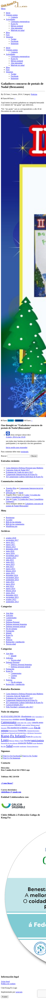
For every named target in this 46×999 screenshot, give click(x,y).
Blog (8, 32)
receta (34, 743)
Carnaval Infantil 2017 (14, 705)
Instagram (14, 43)
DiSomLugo (11, 493)
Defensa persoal (35, 725)
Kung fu (29, 736)
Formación (10, 631)
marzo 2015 (10, 569)
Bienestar (30, 719)
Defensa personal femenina (16, 624)
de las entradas (13, 522)
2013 (33, 716)
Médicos (17, 740)
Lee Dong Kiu (37, 736)
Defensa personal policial (15, 626)
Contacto (14, 17)
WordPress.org (11, 526)
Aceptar (4, 997)
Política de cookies (8, 984)
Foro (8, 35)
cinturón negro (37, 722)
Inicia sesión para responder (16, 447)
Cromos (9, 620)
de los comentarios (15, 524)
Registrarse (10, 518)
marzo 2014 (10, 588)
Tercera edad (11, 644)
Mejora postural (17, 26)
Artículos (9, 615)
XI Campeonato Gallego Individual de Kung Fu (24, 477)
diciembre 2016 (12, 549)
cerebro (29, 722)
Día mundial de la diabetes (17, 728)
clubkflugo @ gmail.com (11, 792)
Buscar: (4, 456)
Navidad (27, 740)
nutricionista (37, 740)
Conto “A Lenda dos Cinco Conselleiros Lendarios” (23, 496)
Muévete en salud (17, 30)
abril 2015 (10, 566)
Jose (7, 499)
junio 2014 (10, 582)
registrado (24, 452)
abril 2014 (10, 586)
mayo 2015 (10, 564)
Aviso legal (5, 981)
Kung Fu (9, 635)
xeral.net (19, 992)
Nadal (22, 740)
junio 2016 (10, 551)
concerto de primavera (7, 725)
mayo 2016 (10, 553)
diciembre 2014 (12, 575)
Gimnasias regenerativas (20, 22)
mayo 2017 (10, 542)
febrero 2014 (11, 591)
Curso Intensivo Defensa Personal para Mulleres (24, 468)
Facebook (14, 41)
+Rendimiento (26, 716)
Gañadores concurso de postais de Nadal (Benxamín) (24, 505)
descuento (4, 728)
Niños (8, 637)
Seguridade (16, 746)
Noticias (34, 94)
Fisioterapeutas (13, 730)
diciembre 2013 (12, 595)
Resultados (40, 743)
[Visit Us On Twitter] (28, 756)
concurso (17, 725)
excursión (31, 728)
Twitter (13, 39)
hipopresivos (38, 733)
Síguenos (9, 37)
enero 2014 (10, 593)
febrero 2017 (11, 547)
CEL (25, 722)
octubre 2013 (11, 599)
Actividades (10, 19)
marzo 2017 (10, 545)
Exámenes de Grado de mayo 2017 (19, 472)
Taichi (20, 493)
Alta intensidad (16, 28)
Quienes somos (12, 15)
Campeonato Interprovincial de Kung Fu (21, 474)
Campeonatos (11, 618)
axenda (22, 719)
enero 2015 (10, 573)
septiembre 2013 (12, 602)
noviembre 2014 (12, 577)
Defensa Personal (12, 622)
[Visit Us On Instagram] (10, 758)
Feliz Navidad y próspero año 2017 (19, 707)
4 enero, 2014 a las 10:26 (15, 437)
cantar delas (20, 722)
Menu (3, 9)
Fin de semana (11, 629)
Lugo (5, 740)
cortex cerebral (26, 725)
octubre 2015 (11, 558)
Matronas (11, 740)
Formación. (22, 730)
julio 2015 (10, 560)
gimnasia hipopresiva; (33, 730)
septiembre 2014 (12, 580)
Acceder (9, 520)
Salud (9, 746)
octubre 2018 (11, 538)
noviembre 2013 (12, 597)
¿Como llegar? (7, 783)
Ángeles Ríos (11, 488)
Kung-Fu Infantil (13, 736)
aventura (16, 719)
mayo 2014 (10, 584)
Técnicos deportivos (32, 746)
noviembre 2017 (12, 540)
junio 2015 (10, 562)
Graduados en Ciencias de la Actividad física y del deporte (17, 733)
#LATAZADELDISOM (10, 716)
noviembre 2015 (12, 555)
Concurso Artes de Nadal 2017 (18, 470)
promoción (22, 743)
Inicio (8, 13)
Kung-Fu (14, 24)
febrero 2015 (11, 571)
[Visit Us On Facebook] (10, 756)
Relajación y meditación (15, 642)
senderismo (23, 746)
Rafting (30, 743)
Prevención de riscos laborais (9, 743)
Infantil (8, 633)
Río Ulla (3, 746)
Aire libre (9, 613)
